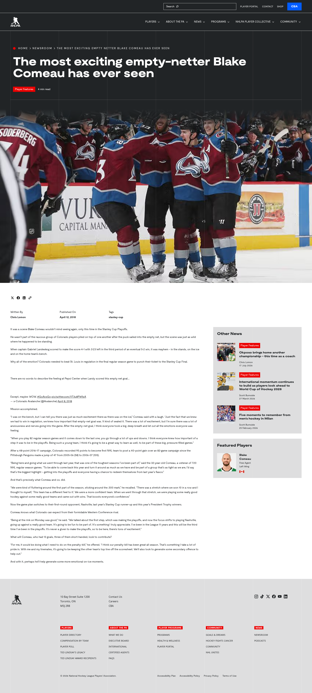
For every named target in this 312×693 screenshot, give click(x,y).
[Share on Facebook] (18, 298)
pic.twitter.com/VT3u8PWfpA (69, 396)
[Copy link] (30, 298)
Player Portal (249, 6)
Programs (218, 21)
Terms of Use (229, 675)
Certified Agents (119, 652)
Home (23, 48)
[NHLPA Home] (15, 22)
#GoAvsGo (44, 396)
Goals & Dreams (215, 634)
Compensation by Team (74, 640)
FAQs (111, 658)
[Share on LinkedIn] (24, 298)
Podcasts (260, 640)
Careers (113, 601)
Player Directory (70, 634)
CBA (294, 6)
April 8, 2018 (65, 401)
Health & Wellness (168, 640)
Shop (280, 6)
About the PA (175, 21)
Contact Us (115, 597)
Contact (267, 6)
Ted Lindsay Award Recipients (78, 658)
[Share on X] (12, 298)
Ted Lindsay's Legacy (72, 652)
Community (288, 21)
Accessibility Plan (166, 675)
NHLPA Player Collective (253, 21)
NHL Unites (225, 652)
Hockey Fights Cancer (219, 640)
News (197, 21)
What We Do (116, 634)
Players (150, 21)
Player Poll (67, 646)
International (118, 646)
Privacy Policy (211, 675)
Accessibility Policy (190, 675)
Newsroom (42, 48)
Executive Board (119, 640)
